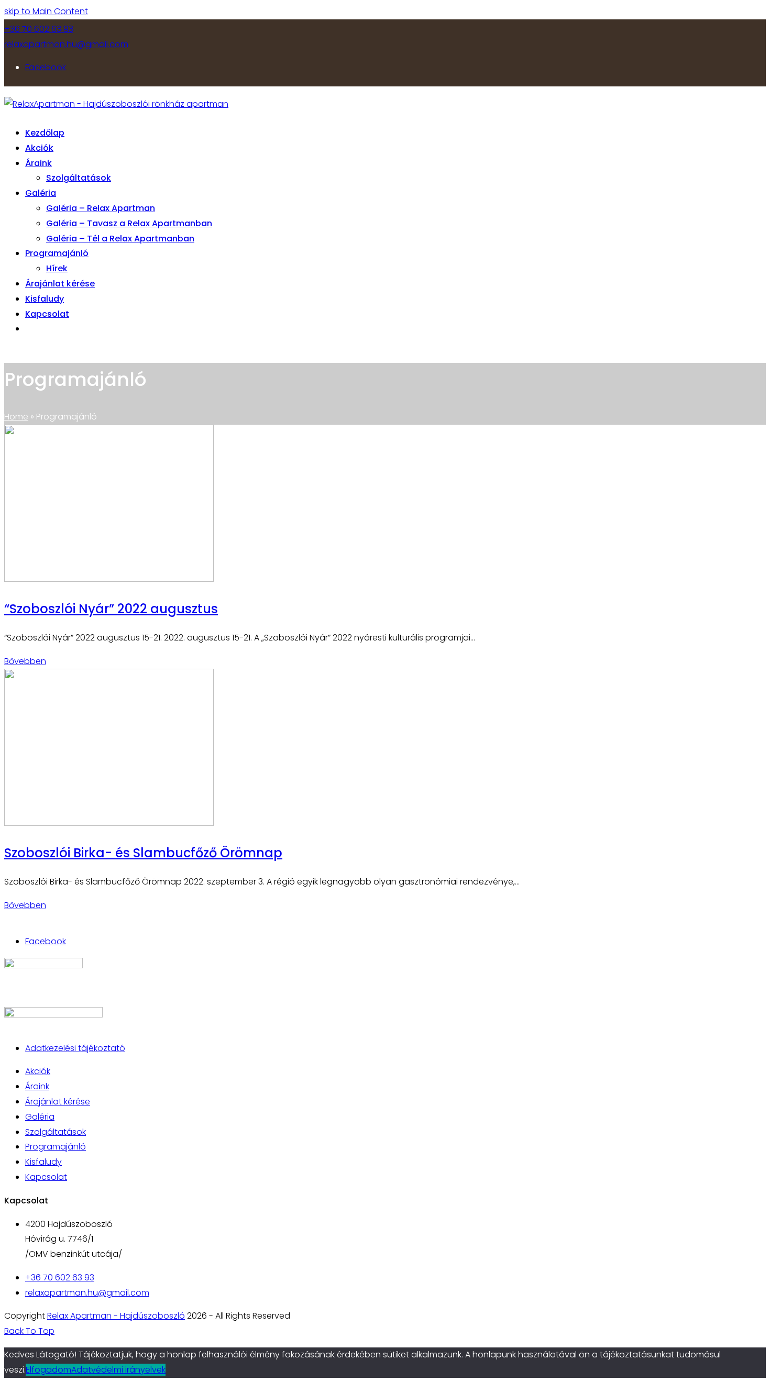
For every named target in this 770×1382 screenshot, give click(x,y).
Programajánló (55, 1147)
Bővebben (25, 661)
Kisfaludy (43, 1162)
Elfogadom (48, 1370)
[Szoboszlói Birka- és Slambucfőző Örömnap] (109, 823)
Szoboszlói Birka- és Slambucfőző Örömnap (143, 852)
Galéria (39, 1117)
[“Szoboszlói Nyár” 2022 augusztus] (109, 579)
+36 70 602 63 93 (38, 29)
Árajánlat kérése (57, 1102)
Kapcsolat (46, 1177)
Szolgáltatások (55, 1132)
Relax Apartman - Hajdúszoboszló (116, 1316)
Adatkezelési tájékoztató (75, 1048)
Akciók (37, 1071)
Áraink (37, 1086)
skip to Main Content (46, 11)
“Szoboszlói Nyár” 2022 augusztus (111, 608)
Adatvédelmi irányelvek (118, 1370)
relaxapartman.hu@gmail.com (66, 44)
